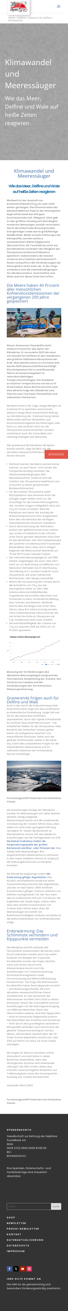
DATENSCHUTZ (18, 1245)
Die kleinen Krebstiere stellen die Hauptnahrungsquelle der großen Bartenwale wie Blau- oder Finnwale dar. (31, 845)
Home (11, 17)
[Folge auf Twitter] (16, 1268)
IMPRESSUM (16, 1251)
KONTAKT (14, 1234)
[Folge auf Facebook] (9, 1268)
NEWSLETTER (16, 1223)
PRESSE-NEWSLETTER (23, 1228)
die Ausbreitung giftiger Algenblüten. (28, 875)
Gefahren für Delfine (39, 17)
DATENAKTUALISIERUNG (25, 1240)
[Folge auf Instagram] (29, 1268)
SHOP (11, 1217)
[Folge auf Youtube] (22, 1268)
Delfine (22, 17)
